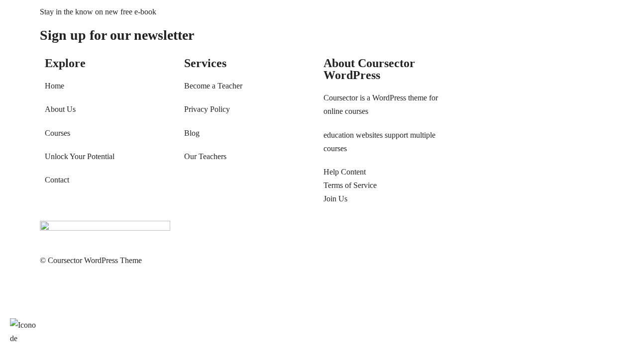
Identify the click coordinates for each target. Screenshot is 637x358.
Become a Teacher (213, 86)
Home (54, 86)
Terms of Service (350, 185)
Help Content (344, 172)
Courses (57, 133)
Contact (57, 180)
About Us (60, 109)
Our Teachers (205, 156)
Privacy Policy (207, 109)
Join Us (335, 198)
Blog (192, 133)
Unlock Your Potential (79, 156)
